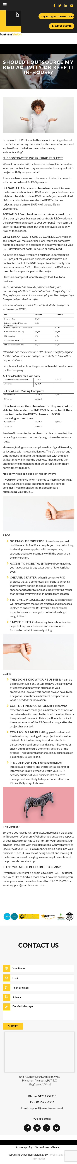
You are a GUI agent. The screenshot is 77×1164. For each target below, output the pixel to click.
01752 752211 (45, 1102)
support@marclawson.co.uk (57, 16)
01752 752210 (63, 26)
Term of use (42, 1147)
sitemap (55, 1147)
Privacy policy (24, 1147)
